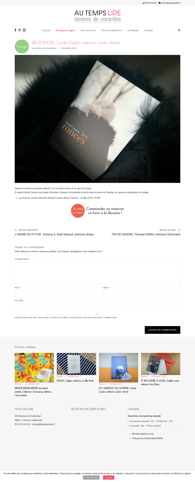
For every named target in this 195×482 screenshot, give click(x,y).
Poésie (18, 384)
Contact (148, 30)
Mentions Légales (182, 473)
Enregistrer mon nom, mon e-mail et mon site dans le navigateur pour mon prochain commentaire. (66, 318)
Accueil (46, 30)
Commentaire (22, 259)
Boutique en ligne (65, 30)
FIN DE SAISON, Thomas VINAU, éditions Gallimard (146, 232)
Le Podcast (133, 30)
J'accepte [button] (108, 477)
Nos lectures (87, 30)
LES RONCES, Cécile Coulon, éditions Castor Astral (75, 42)
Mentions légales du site (143, 434)
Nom (17, 288)
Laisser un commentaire (162, 330)
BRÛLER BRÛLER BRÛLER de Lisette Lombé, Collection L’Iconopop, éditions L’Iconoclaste (33, 392)
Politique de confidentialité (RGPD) (147, 438)
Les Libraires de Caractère (44, 48)
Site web (19, 301)
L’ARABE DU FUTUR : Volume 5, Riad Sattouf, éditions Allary (54, 232)
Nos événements (111, 30)
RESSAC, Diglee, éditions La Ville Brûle (75, 380)
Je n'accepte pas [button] (91, 477)
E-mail (106, 288)
